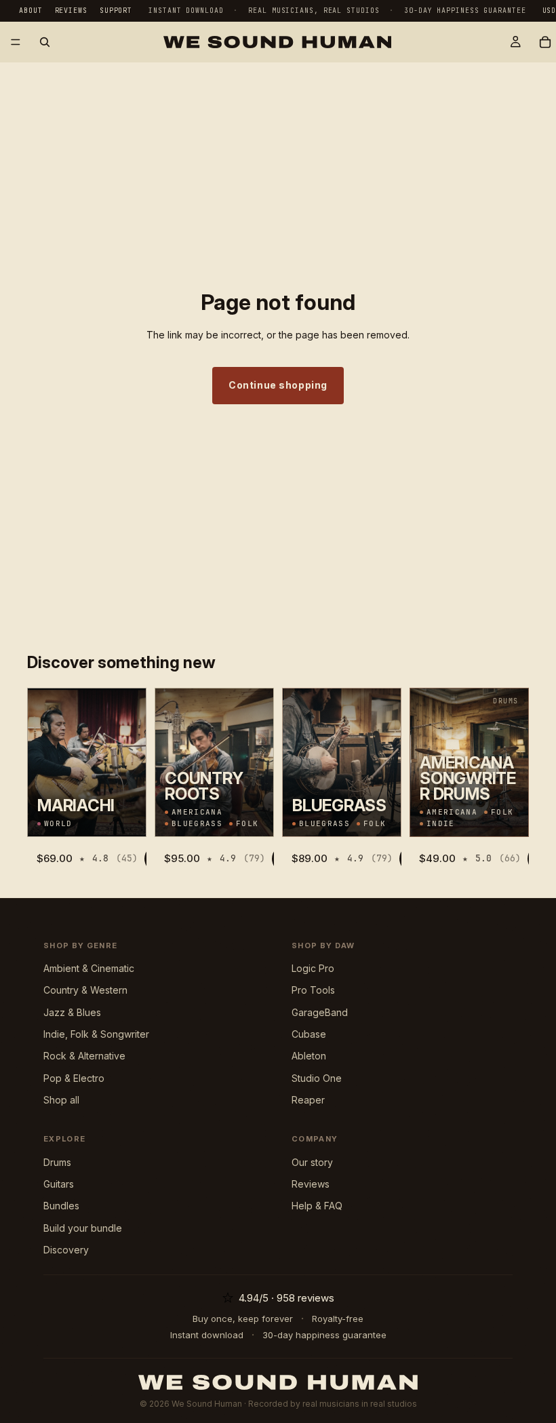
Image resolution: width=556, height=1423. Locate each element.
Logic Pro (313, 968)
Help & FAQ (317, 1205)
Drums (57, 1162)
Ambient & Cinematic (88, 968)
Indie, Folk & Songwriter (96, 1034)
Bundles (61, 1205)
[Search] (45, 42)
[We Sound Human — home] (278, 1382)
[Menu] (15, 42)
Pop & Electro (73, 1078)
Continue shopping (278, 385)
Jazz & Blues (72, 1012)
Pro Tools (313, 990)
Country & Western (85, 990)
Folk (247, 823)
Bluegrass (197, 823)
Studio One (317, 1078)
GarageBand (320, 1012)
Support (116, 10)
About (31, 10)
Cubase (309, 1034)
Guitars (58, 1184)
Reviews (71, 10)
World (58, 823)
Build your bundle (82, 1228)
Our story (312, 1162)
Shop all (61, 1100)
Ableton (309, 1055)
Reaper (308, 1100)
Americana (197, 812)
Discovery (66, 1249)
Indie (440, 823)
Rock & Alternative (84, 1055)
